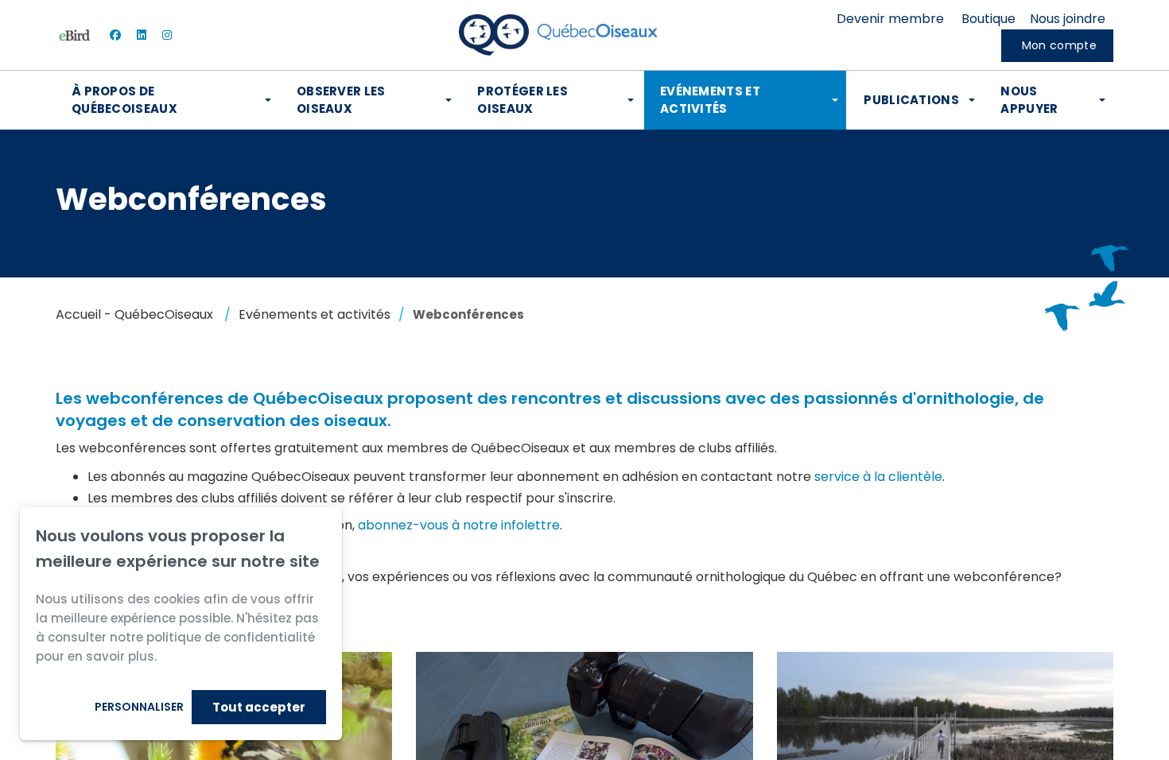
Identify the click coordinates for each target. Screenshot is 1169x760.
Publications (911, 99)
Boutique (988, 19)
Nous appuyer (1029, 100)
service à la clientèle (878, 476)
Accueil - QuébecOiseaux (134, 314)
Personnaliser (139, 707)
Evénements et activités (710, 100)
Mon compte (1059, 45)
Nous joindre (1067, 19)
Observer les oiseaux (341, 100)
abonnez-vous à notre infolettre (459, 525)
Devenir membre (890, 19)
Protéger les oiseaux (522, 100)
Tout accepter (258, 707)
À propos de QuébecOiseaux (124, 100)
